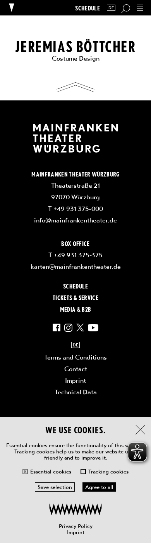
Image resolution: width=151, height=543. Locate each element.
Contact (75, 369)
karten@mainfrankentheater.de (76, 266)
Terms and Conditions (75, 357)
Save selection (55, 487)
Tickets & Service (75, 297)
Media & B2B (75, 309)
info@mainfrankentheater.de (75, 220)
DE (111, 8)
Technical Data (76, 392)
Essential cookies (50, 471)
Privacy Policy (76, 526)
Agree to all (99, 487)
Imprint (75, 532)
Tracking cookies (108, 471)
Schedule (87, 8)
